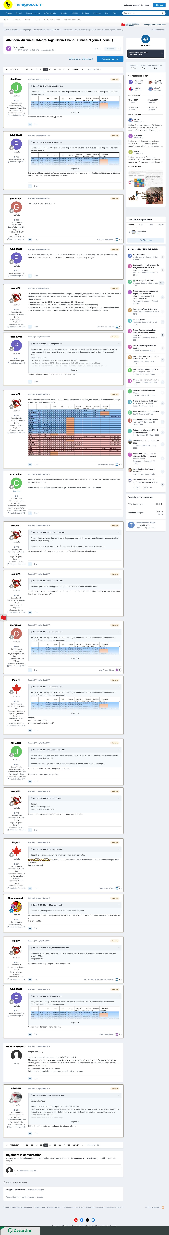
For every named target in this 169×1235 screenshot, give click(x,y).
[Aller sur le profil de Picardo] (130, 347)
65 (55, 70)
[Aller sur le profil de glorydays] (16, 207)
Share (98, 49)
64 (50, 70)
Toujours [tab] (161, 225)
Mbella (137, 88)
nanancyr (136, 445)
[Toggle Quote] (32, 86)
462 (17, 920)
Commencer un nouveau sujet (81, 59)
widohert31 (56, 1095)
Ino (134, 435)
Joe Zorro (16, 79)
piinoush (136, 283)
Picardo (136, 351)
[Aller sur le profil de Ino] (130, 431)
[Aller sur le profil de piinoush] (130, 282)
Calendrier (16, 19)
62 (41, 70)
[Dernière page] (82, 69)
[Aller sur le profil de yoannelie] (8, 48)
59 (27, 70)
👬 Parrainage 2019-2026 (143, 281)
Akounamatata (16, 898)
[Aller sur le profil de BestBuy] (130, 481)
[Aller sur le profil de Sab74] (130, 412)
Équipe (37, 19)
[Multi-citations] (30, 124)
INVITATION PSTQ (140, 320)
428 (17, 157)
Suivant (76, 70)
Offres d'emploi (50, 13)
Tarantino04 (137, 461)
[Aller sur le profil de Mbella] (131, 89)
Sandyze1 (136, 338)
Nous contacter (101, 1226)
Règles (27, 19)
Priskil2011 (16, 135)
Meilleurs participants (72, 19)
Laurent (136, 474)
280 (17, 101)
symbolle (136, 361)
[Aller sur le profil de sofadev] (130, 266)
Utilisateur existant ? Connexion (137, 5)
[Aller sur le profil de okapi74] (16, 296)
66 (60, 70)
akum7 (157, 88)
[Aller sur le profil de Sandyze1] (130, 331)
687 (17, 701)
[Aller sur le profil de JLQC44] (130, 391)
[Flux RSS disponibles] (163, 1207)
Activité (19, 13)
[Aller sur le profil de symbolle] (130, 357)
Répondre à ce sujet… (28, 1171)
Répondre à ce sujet (110, 59)
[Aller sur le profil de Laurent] (130, 470)
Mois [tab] (141, 225)
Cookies (113, 1226)
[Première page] (6, 69)
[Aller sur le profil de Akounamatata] (16, 906)
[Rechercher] (163, 13)
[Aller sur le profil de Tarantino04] (130, 455)
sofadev (136, 273)
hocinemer (137, 382)
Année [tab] (150, 225)
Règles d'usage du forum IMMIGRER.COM (138, 53)
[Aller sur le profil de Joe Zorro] (16, 87)
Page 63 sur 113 (94, 70)
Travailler (63, 13)
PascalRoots (137, 312)
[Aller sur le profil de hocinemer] (130, 381)
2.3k (17, 1110)
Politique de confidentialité (82, 1226)
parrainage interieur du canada (145, 419)
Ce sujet (154, 13)
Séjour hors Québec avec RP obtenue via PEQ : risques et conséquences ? (144, 456)
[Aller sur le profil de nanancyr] (130, 442)
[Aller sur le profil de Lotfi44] (130, 370)
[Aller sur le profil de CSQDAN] (16, 1097)
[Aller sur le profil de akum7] (150, 89)
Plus (114, 13)
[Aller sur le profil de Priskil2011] (16, 144)
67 (64, 70)
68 (69, 70)
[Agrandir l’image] (74, 430)
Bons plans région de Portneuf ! (145, 309)
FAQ (107, 13)
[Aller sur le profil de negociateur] (134, 232)
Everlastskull (138, 301)
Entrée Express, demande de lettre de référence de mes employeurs (144, 332)
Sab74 (135, 414)
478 (17, 310)
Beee (135, 406)
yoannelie (20, 47)
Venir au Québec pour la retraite (146, 411)
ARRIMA (75, 13)
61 (36, 70)
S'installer (97, 13)
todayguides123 (143, 525)
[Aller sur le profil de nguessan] (130, 321)
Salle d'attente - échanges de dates (41, 50)
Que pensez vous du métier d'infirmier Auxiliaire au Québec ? (145, 482)
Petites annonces (33, 13)
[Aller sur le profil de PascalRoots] (130, 310)
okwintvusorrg (139, 255)
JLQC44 (136, 395)
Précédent (14, 70)
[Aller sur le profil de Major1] (16, 688)
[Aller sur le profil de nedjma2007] (130, 420)
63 (46, 70)
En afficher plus (146, 240)
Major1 (16, 680)
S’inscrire (159, 5)
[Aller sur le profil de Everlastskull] (130, 292)
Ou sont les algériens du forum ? (146, 380)
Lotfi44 (136, 374)
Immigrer (85, 13)
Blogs (6, 19)
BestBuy (136, 487)
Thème (65, 1226)
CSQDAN (16, 1088)
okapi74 (55, 86)
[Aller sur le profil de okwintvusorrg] (130, 256)
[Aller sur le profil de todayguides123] (131, 525)
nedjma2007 (138, 422)
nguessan (137, 322)
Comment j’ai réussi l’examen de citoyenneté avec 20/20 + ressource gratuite (146, 267)
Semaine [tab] (131, 225)
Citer (36, 124)
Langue (55, 1226)
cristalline (16, 474)
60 (32, 70)
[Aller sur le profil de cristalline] (16, 483)
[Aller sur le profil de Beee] (130, 402)
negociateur (141, 231)
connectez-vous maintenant (85, 1158)
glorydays (16, 198)
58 (23, 70)
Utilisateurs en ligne (52, 19)
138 (17, 220)
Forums (9, 13)
